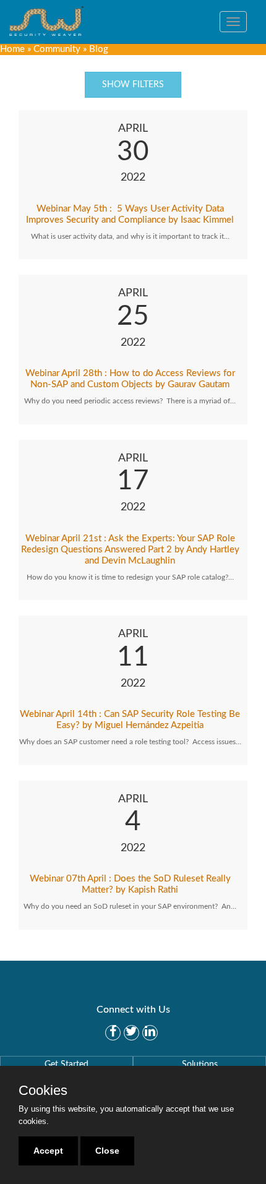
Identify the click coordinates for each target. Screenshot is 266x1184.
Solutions (200, 1064)
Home (12, 49)
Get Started (66, 1064)
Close (107, 1151)
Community (56, 49)
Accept (48, 1151)
